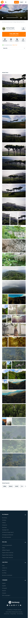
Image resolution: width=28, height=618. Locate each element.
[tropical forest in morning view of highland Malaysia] (4, 409)
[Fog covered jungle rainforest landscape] (13, 398)
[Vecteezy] (2, 2)
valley (4, 559)
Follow (23, 29)
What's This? (15, 45)
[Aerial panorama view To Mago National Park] (13, 80)
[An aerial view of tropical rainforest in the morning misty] (22, 342)
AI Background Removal (7, 608)
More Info (5, 47)
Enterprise (4, 598)
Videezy (4, 596)
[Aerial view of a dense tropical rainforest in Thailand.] (5, 312)
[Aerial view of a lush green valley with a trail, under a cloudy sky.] (11, 450)
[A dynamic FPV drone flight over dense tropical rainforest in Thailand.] (9, 409)
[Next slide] (22, 559)
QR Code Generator (6, 610)
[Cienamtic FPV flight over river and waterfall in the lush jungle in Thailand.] (11, 429)
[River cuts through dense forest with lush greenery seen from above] (13, 475)
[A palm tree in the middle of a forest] (13, 363)
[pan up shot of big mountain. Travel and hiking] (13, 259)
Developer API (5, 603)
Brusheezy (4, 591)
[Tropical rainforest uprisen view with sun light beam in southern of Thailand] (5, 376)
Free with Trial (14, 34)
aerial (16, 559)
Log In (21, 2)
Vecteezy (4, 593)
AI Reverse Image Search (8, 605)
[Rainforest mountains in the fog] (13, 286)
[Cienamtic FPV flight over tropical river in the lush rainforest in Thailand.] (5, 333)
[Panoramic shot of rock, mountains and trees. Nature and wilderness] (13, 245)
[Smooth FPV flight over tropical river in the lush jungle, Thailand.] (19, 419)
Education (4, 600)
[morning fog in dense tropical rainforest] (9, 486)
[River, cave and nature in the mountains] (13, 272)
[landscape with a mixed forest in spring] (4, 353)
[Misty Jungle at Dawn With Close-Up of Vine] (11, 343)
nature (10, 559)
